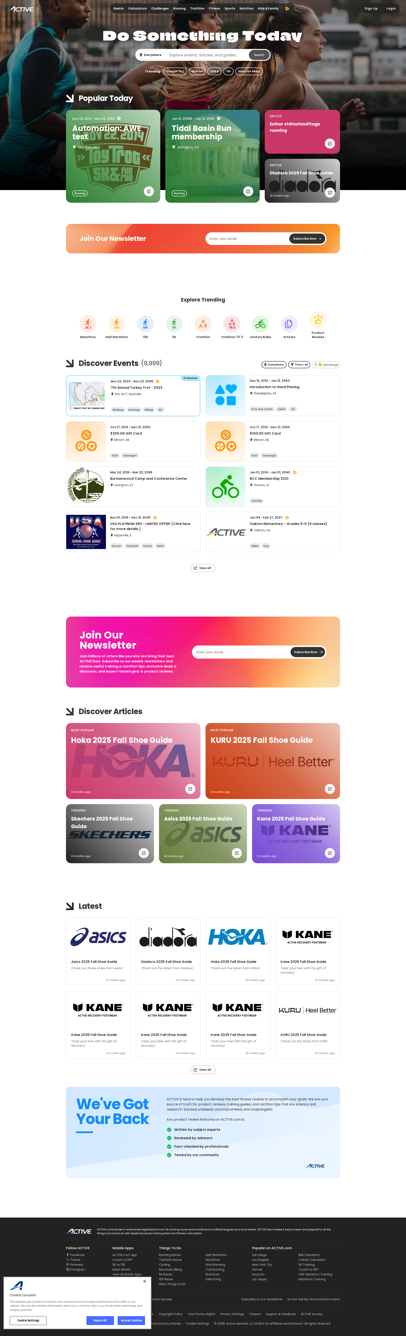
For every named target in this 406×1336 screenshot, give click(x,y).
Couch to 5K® (122, 1260)
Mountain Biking (249, 71)
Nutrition (247, 8)
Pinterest (76, 1265)
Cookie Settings (28, 1320)
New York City (262, 1265)
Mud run (197, 71)
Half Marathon (216, 1255)
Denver (257, 1269)
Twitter (75, 1260)
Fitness (214, 8)
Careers (255, 1314)
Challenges (160, 8)
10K (228, 71)
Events (119, 8)
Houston (258, 1274)
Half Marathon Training (315, 1274)
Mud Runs (213, 1274)
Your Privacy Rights (201, 1314)
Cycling (164, 1265)
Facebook (77, 1255)
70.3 (232, 327)
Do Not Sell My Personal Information (314, 1299)
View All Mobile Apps (127, 1274)
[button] (203, 55)
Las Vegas (259, 1279)
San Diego (259, 1255)
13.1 (116, 327)
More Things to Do (172, 1284)
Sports (230, 8)
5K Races (165, 1274)
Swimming (213, 1279)
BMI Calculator (309, 1255)
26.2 (88, 327)
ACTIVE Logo (75, 1230)
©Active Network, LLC (234, 1323)
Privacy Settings (232, 1314)
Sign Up (371, 8)
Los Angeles (260, 1260)
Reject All (100, 1320)
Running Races (170, 1255)
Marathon (213, 1260)
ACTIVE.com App (124, 1255)
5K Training (307, 1265)
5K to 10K (118, 1265)
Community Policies (166, 1323)
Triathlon (197, 8)
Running (179, 8)
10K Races (166, 1279)
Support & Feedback (281, 1314)
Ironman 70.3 (175, 71)
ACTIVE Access (311, 1314)
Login (391, 8)
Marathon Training (312, 1279)
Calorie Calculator (312, 1260)
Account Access (160, 1299)
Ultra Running (215, 1265)
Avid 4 (214, 71)
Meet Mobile (121, 1269)
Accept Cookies (131, 1320)
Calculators (137, 8)
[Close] (144, 1281)
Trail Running (215, 1269)
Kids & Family (268, 8)
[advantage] (287, 8)
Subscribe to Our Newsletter (262, 1299)
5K (174, 327)
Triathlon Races (170, 1260)
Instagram (77, 1269)
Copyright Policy (170, 1314)
